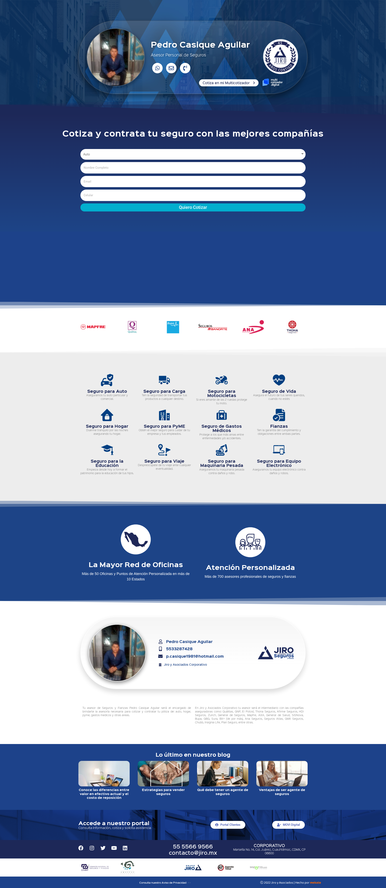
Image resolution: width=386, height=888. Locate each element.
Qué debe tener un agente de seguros (222, 791)
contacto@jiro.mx (193, 852)
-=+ (189, 882)
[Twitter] (103, 848)
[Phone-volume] (185, 68)
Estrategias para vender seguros (163, 791)
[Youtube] (114, 848)
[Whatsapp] (157, 68)
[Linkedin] (125, 848)
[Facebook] (81, 848)
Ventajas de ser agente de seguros (282, 791)
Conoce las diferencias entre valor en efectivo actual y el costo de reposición (104, 793)
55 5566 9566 (193, 846)
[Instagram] (92, 848)
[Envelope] (171, 68)
